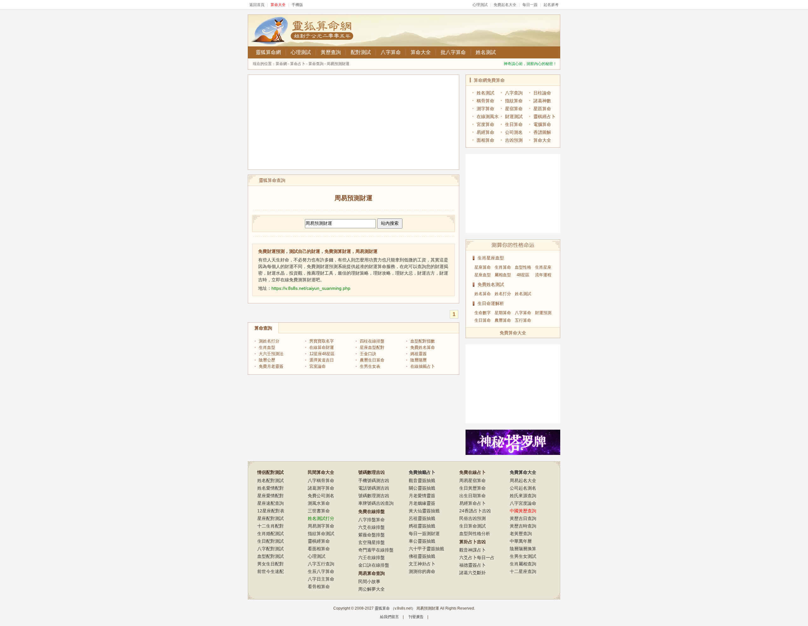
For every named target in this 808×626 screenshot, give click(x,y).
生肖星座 (543, 267)
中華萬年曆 (521, 541)
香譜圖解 (542, 132)
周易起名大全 (523, 480)
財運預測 (543, 312)
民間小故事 (369, 581)
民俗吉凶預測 (472, 518)
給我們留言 (389, 617)
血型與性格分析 (474, 533)
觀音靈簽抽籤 (422, 480)
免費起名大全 (505, 5)
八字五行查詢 (321, 563)
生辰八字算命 (321, 571)
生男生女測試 (523, 556)
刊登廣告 (416, 617)
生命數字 (482, 312)
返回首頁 (256, 5)
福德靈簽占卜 (472, 565)
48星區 (523, 274)
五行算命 (523, 320)
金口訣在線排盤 (373, 565)
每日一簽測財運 (424, 533)
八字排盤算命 (371, 519)
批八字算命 (453, 52)
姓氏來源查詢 (523, 495)
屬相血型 (503, 274)
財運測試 (514, 116)
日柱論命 (542, 92)
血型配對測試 (270, 556)
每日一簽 (530, 5)
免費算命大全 (513, 332)
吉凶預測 (514, 140)
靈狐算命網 (268, 52)
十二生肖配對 (270, 525)
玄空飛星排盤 (371, 542)
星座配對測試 (270, 518)
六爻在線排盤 (371, 527)
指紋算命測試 (321, 533)
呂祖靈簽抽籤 (422, 518)
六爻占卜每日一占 (477, 557)
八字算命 (391, 52)
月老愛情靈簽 (422, 495)
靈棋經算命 (319, 541)
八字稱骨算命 (321, 480)
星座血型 (482, 274)
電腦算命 (542, 124)
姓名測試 (486, 52)
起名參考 (551, 5)
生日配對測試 (270, 541)
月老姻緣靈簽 (422, 503)
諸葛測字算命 (321, 488)
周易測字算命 (321, 525)
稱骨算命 (485, 100)
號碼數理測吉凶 (373, 495)
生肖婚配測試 (270, 533)
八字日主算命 (321, 578)
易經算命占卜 (472, 503)
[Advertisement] (353, 122)
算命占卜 (297, 64)
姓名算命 (482, 293)
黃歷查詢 (331, 52)
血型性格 (523, 267)
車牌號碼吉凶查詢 (376, 503)
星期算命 (503, 312)
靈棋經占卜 (544, 116)
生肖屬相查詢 (523, 563)
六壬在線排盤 (371, 557)
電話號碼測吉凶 (373, 488)
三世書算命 (319, 510)
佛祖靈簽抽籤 (422, 556)
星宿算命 (514, 108)
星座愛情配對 (270, 495)
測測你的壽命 (422, 571)
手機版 (297, 5)
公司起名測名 (523, 488)
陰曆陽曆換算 (523, 548)
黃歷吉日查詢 (523, 518)
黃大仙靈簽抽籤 (424, 510)
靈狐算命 (382, 608)
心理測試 (480, 5)
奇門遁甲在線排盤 (376, 549)
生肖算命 (503, 267)
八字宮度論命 (523, 503)
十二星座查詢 (523, 571)
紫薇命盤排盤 (371, 534)
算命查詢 (316, 64)
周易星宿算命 (472, 480)
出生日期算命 (472, 495)
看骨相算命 (319, 586)
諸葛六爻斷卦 (472, 572)
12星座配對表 (270, 510)
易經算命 (485, 132)
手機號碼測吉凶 (373, 480)
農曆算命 (503, 320)
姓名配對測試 (270, 480)
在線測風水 (488, 116)
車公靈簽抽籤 (422, 541)
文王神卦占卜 (422, 563)
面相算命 (485, 140)
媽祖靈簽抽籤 (422, 525)
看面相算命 (319, 548)
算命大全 (421, 52)
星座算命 (482, 267)
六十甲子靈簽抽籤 (426, 548)
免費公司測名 (321, 495)
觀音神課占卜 (472, 549)
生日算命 (514, 124)
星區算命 (542, 108)
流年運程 (543, 274)
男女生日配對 (270, 563)
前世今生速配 (270, 571)
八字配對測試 (270, 548)
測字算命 (485, 108)
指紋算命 (514, 100)
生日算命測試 (472, 525)
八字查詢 (514, 92)
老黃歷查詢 (521, 533)
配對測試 (361, 52)
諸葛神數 (542, 100)
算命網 (281, 64)
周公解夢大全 (371, 589)
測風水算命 (319, 503)
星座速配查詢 (270, 503)
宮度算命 (485, 124)
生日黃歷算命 (472, 488)
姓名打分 (503, 293)
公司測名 (514, 132)
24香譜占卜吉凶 (475, 510)
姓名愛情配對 (270, 488)
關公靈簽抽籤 (422, 488)
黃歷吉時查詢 (523, 525)
